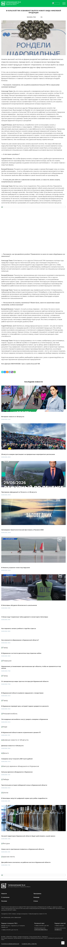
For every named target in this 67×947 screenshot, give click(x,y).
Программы (37, 893)
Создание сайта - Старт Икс (29, 943)
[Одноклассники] (7, 372)
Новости (4, 893)
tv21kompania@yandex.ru (41, 929)
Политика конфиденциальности (10, 943)
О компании (5, 897)
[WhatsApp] (15, 372)
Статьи (36, 901)
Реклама (4, 901)
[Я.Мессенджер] (2, 372)
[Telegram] (10, 372)
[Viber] (12, 372)
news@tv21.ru (58, 929)
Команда (36, 897)
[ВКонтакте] (5, 372)
